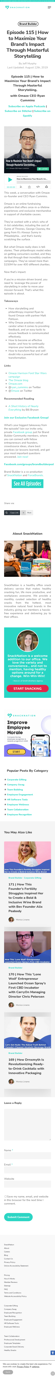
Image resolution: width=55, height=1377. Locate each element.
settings (35, 1366)
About (6, 1248)
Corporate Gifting (32, 877)
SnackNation (14, 475)
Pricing (7, 1275)
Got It (8, 1372)
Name (8, 1150)
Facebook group (22, 432)
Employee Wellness (12, 1327)
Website (9, 1179)
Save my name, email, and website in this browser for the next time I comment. (26, 1200)
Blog (6, 1255)
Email (8, 1164)
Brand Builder (28, 24)
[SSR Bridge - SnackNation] (27, 758)
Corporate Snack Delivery (14, 1347)
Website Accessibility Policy (15, 1296)
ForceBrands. (36, 475)
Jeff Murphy (29, 63)
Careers (7, 1252)
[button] (53, 1353)
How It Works (9, 1279)
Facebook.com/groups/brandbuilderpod (29, 464)
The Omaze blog (18, 380)
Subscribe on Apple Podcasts (26, 106)
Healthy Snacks (10, 1350)
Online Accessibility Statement (16, 1266)
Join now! (22, 457)
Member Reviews (10, 1282)
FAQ (6, 1289)
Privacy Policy (9, 1262)
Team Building (9, 1316)
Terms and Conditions (12, 1293)
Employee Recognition (13, 1313)
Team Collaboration (12, 1336)
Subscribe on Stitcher (18, 111)
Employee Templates (12, 1343)
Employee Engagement (13, 1320)
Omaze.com (15, 384)
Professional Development (14, 1340)
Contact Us (8, 1259)
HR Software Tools (11, 1323)
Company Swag (10, 1309)
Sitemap (7, 1286)
